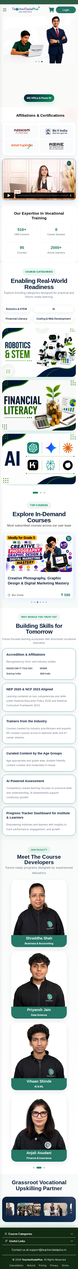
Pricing (42, 1265)
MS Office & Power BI (39, 103)
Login (66, 9)
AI (53, 314)
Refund (31, 1265)
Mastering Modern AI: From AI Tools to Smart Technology (39, 585)
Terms (65, 1265)
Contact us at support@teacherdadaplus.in (39, 1249)
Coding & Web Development (53, 323)
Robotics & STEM (16, 314)
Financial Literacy (16, 323)
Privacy (54, 1265)
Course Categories (19, 1233)
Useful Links (16, 1241)
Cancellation (16, 1265)
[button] (36, 61)
